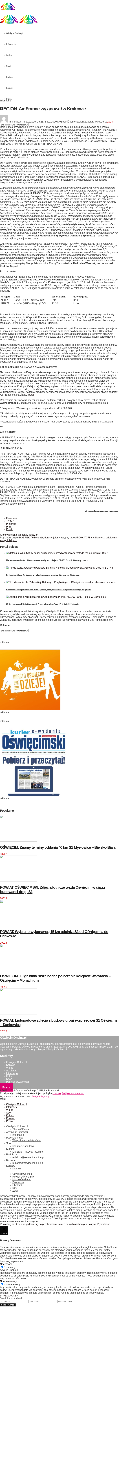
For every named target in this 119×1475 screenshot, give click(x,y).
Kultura (9, 77)
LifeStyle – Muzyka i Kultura (27, 1151)
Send (3, 1305)
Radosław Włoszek (27, 534)
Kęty (14, 1188)
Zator (15, 1190)
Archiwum (11, 1070)
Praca (8, 99)
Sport (8, 66)
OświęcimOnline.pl (14, 33)
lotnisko (12, 534)
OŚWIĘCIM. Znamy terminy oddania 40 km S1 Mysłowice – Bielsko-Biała (57, 847)
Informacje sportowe (23, 1146)
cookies (57, 1093)
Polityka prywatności (17, 1081)
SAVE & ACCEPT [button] (10, 1295)
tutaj (15, 339)
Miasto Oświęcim (21, 1179)
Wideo (9, 55)
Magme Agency (40, 1096)
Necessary (9, 1267)
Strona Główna (20, 1129)
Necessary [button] (6, 1264)
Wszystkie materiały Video (26, 1140)
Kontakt (9, 88)
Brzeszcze (18, 1182)
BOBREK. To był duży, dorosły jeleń (39, 537)
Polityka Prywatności (99, 1224)
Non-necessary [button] (8, 1281)
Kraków (4, 534)
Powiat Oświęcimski (23, 1176)
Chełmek (17, 1185)
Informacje (11, 44)
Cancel (11, 1305)
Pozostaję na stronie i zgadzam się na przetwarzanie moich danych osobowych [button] (43, 1224)
